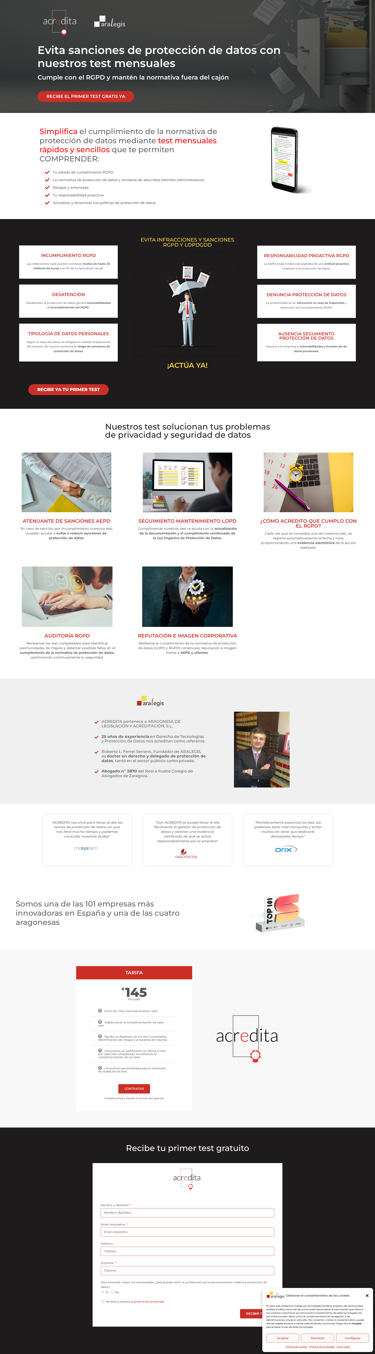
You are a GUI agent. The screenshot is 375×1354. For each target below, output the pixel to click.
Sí (107, 1292)
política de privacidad (149, 1301)
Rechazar (318, 1338)
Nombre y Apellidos (115, 1205)
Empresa (107, 1263)
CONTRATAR (134, 1089)
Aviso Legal (343, 1346)
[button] (367, 1296)
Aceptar (283, 1338)
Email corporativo (113, 1224)
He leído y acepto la (134, 1301)
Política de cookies (296, 1346)
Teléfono (107, 1243)
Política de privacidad (322, 1346)
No (117, 1292)
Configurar (353, 1338)
